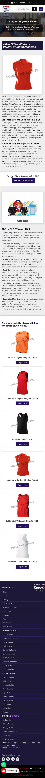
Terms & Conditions (9, 607)
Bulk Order (6, 623)
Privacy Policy (7, 603)
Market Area (7, 627)
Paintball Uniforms (9, 662)
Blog (4, 619)
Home (4, 592)
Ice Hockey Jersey (8, 654)
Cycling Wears (7, 646)
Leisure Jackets (8, 700)
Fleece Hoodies (8, 697)
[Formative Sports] (6, 10)
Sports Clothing (8, 677)
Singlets (5, 712)
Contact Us (6, 611)
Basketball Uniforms (10, 638)
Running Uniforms (9, 669)
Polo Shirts (6, 704)
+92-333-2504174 (15, 748)
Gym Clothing (7, 689)
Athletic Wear (7, 681)
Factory (5, 600)
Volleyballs (6, 735)
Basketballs (6, 720)
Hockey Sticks (7, 728)
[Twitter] (8, 759)
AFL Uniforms (7, 635)
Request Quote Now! (23, 180)
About (4, 596)
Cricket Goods (7, 724)
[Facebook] (3, 759)
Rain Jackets (6, 708)
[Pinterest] (17, 759)
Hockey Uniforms (9, 650)
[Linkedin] (13, 759)
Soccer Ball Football (9, 732)
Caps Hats (6, 693)
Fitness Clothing (8, 685)
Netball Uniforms (8, 658)
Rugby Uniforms (8, 665)
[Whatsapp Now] (3, 764)
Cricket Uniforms (8, 642)
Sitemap (5, 615)
